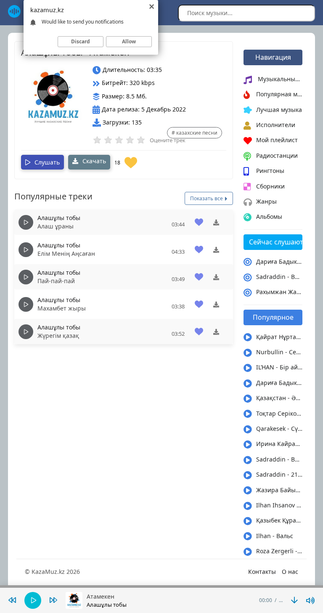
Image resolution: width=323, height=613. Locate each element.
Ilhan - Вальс (274, 536)
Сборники (270, 186)
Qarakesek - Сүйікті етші (279, 429)
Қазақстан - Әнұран (279, 398)
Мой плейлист (277, 140)
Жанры (266, 201)
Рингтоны (270, 171)
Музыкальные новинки (279, 79)
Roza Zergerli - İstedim (279, 551)
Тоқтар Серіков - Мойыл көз (279, 413)
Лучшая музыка (279, 110)
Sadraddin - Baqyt (279, 277)
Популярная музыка (279, 94)
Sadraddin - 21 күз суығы (279, 474)
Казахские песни (196, 132)
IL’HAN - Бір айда (279, 367)
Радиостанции (277, 155)
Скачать (93, 161)
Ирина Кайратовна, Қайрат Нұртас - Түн (279, 444)
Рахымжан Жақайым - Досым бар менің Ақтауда (279, 292)
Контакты (262, 572)
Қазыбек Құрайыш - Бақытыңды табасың (279, 520)
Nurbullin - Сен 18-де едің (279, 352)
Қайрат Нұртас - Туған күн (279, 337)
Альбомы (269, 216)
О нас (290, 572)
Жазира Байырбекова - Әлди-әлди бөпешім (279, 490)
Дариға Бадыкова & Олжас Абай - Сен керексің (279, 261)
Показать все (207, 198)
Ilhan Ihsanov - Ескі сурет (279, 505)
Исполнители (275, 125)
